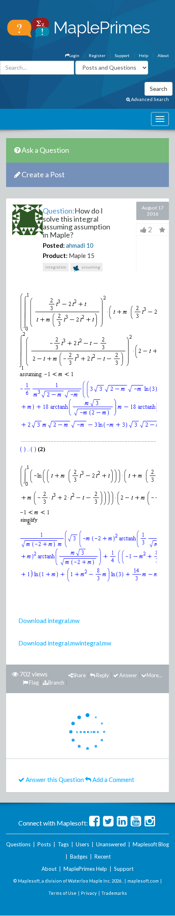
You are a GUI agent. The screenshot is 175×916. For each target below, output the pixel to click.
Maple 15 (81, 255)
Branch (56, 682)
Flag (33, 682)
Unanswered (111, 844)
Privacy (89, 893)
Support (122, 55)
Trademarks (114, 893)
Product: (55, 255)
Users (82, 844)
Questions (18, 844)
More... (154, 675)
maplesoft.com (143, 880)
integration (55, 266)
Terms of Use (62, 893)
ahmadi (75, 245)
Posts (44, 844)
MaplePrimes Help (85, 868)
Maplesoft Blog (151, 844)
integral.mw (95, 643)
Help (143, 55)
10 (90, 245)
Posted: (54, 245)
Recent (102, 856)
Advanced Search (149, 99)
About (163, 55)
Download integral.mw (48, 620)
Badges (79, 856)
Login (74, 55)
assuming (90, 266)
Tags (63, 844)
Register (97, 55)
